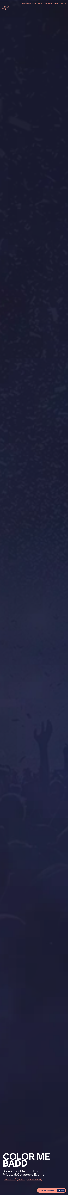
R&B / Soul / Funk (10, 1179)
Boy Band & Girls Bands (34, 1179)
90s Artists (21, 1179)
